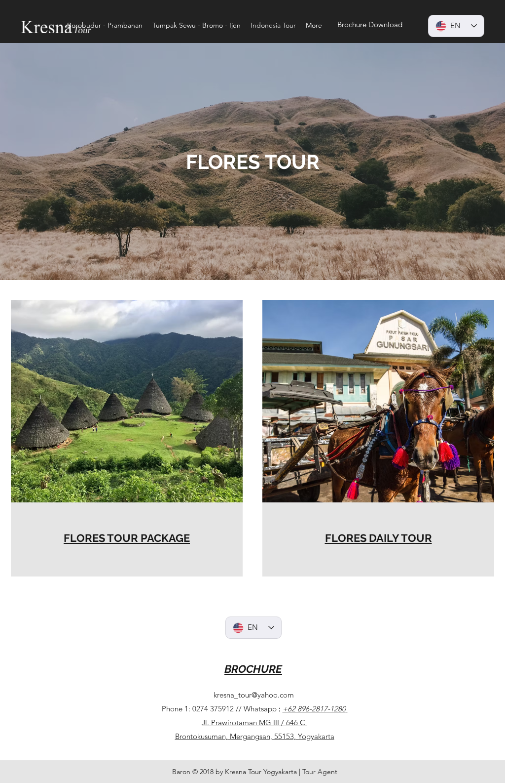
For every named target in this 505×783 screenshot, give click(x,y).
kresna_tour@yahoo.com (254, 695)
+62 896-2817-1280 (314, 708)
